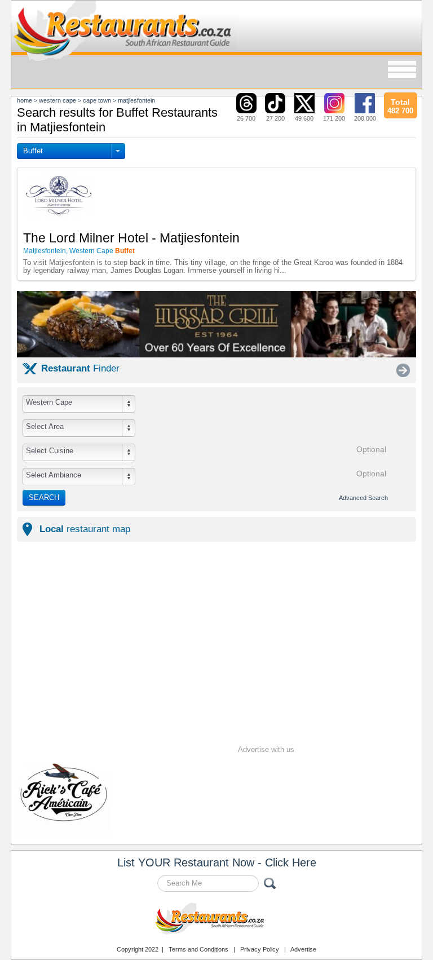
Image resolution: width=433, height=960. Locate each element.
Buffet (33, 151)
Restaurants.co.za (216, 920)
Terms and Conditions (198, 949)
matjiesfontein (136, 100)
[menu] (402, 70)
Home (24, 100)
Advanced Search (363, 497)
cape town (97, 100)
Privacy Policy (259, 949)
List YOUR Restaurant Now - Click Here (216, 862)
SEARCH (44, 497)
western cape (57, 100)
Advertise (303, 949)
